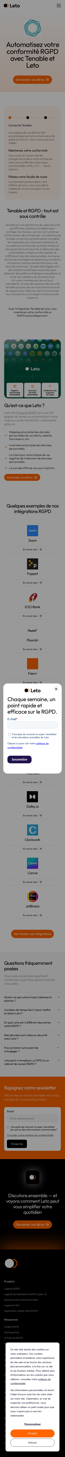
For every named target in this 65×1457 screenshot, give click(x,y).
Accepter (32, 1433)
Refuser (32, 1442)
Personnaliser (32, 1424)
